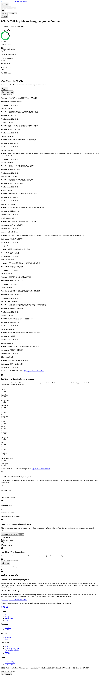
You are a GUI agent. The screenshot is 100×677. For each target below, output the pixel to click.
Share (5, 89)
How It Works (9, 618)
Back (5, 16)
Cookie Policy (9, 664)
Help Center (8, 637)
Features (7, 615)
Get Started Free (12, 13)
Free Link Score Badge (12, 650)
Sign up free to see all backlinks (34, 371)
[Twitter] (2, 607)
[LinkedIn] (4, 607)
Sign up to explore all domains (41, 469)
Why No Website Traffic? (13, 648)
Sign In (4, 13)
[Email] (6, 607)
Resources (5, 8)
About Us (8, 628)
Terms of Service (10, 663)
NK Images (8, 653)
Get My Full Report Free (8, 534)
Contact (7, 629)
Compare (6, 563)
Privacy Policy (9, 661)
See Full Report (8, 92)
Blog (6, 646)
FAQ (6, 620)
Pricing (13, 8)
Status (6, 639)
